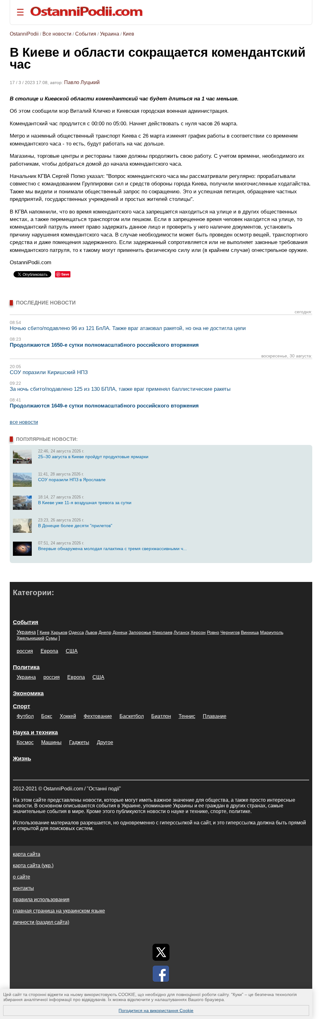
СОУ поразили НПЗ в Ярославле (72, 479)
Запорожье (140, 632)
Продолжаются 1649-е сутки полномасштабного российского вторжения (104, 406)
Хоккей (68, 716)
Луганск (181, 632)
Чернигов (230, 632)
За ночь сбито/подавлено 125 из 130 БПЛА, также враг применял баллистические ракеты (120, 389)
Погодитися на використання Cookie (156, 1010)
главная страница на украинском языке (59, 911)
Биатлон (161, 716)
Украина (109, 34)
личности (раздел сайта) (41, 922)
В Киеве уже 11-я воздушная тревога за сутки (84, 502)
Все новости (56, 34)
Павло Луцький (82, 82)
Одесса (76, 632)
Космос (25, 742)
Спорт (21, 706)
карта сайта (26, 854)
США (72, 651)
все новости (24, 422)
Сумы (51, 637)
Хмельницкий (30, 637)
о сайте (21, 877)
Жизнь (22, 758)
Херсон (198, 632)
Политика (26, 667)
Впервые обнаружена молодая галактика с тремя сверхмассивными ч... (112, 548)
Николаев (162, 632)
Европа (49, 651)
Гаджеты (79, 742)
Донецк (120, 632)
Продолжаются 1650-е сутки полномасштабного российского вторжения (104, 345)
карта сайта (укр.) (33, 865)
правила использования (41, 899)
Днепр (104, 632)
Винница (250, 632)
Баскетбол (131, 716)
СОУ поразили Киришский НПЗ (49, 372)
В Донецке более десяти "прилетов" (75, 525)
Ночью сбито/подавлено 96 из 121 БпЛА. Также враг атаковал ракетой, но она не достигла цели (128, 328)
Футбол (25, 716)
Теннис (187, 716)
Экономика (28, 693)
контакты (23, 888)
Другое (105, 742)
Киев (128, 34)
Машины (51, 742)
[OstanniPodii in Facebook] (161, 974)
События (85, 34)
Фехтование (98, 716)
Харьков (59, 632)
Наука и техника (35, 732)
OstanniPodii (24, 34)
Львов (91, 632)
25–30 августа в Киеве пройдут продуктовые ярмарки (93, 456)
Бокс (46, 716)
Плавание (214, 716)
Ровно (213, 632)
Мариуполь (271, 632)
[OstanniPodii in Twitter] (161, 952)
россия (25, 651)
